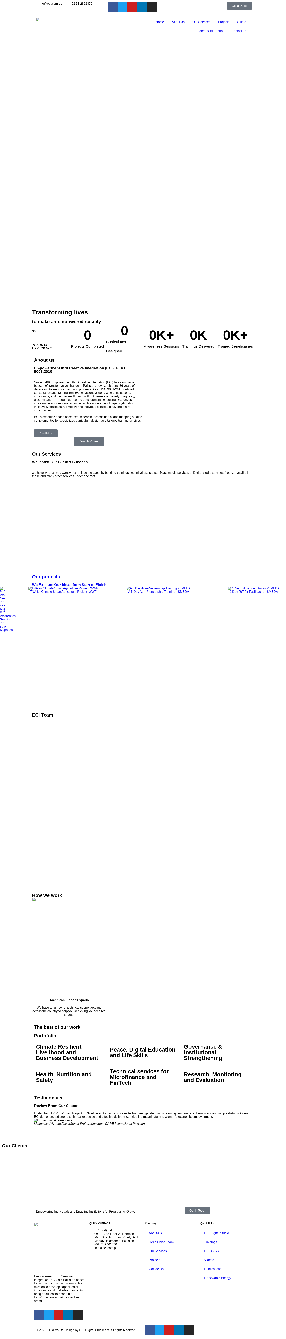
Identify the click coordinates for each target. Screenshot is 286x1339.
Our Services (201, 22)
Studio (241, 22)
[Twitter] (122, 7)
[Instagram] (152, 7)
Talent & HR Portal (211, 31)
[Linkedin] (142, 7)
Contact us (238, 31)
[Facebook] (113, 7)
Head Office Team (161, 1242)
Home (160, 22)
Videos (209, 1260)
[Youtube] (132, 7)
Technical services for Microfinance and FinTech (139, 1077)
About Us (178, 22)
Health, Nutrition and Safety (64, 1077)
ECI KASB (211, 1251)
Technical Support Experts (69, 1000)
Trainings (210, 1242)
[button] (4, 609)
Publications (212, 1269)
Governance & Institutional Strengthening (203, 1052)
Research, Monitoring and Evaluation (213, 1077)
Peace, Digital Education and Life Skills (142, 1052)
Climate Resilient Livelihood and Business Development (67, 1052)
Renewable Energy (217, 1278)
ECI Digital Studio (216, 1233)
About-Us (155, 1233)
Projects (223, 22)
